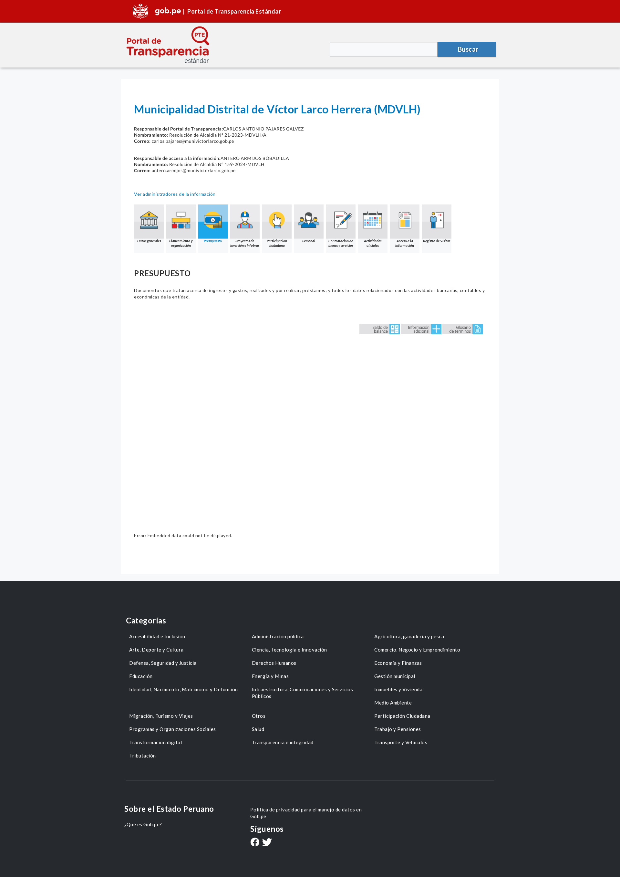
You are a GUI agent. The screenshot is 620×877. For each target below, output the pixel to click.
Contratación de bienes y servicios (340, 243)
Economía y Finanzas (398, 663)
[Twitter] (267, 843)
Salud (258, 729)
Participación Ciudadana (402, 716)
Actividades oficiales (372, 243)
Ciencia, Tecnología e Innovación (289, 650)
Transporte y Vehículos (400, 742)
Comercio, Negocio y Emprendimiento (417, 650)
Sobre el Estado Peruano (169, 808)
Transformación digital (155, 742)
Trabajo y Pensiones (397, 729)
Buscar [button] (468, 49)
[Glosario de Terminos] (462, 328)
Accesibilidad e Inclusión (157, 636)
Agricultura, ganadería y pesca (409, 636)
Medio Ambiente (393, 702)
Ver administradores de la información (175, 194)
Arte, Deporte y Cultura (156, 650)
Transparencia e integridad (283, 742)
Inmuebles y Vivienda (398, 689)
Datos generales (149, 241)
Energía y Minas (270, 676)
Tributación (142, 755)
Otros (259, 716)
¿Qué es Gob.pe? (143, 824)
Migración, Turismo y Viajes (161, 716)
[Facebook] (254, 843)
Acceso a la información (404, 243)
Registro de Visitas (436, 241)
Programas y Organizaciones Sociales (172, 729)
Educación (141, 676)
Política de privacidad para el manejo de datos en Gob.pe (306, 813)
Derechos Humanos (274, 663)
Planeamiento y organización (180, 243)
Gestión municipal (394, 676)
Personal (308, 241)
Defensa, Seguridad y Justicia (163, 663)
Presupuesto (213, 241)
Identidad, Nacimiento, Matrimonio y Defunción (183, 689)
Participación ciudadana (277, 243)
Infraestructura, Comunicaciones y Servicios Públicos (302, 692)
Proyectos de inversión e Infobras (244, 243)
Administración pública (278, 636)
